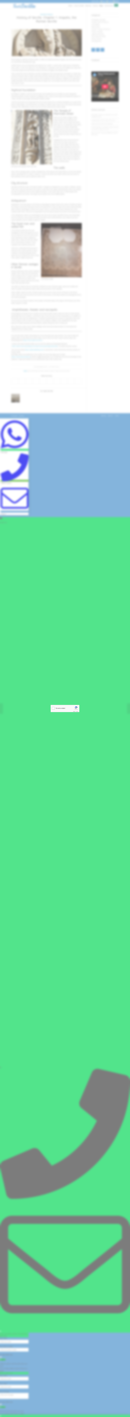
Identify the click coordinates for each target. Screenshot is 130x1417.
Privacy (74, 711)
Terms (77, 711)
